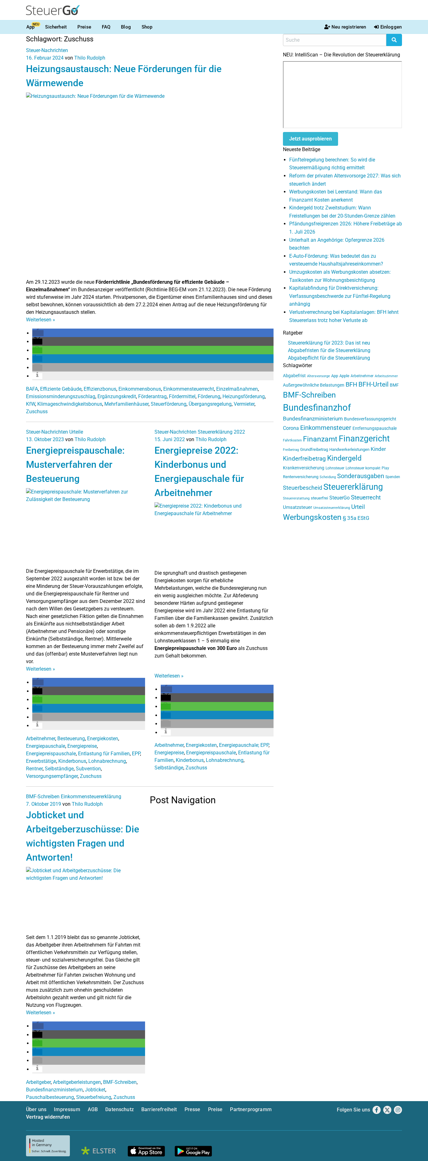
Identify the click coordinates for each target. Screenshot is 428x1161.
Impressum (67, 1109)
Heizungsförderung (243, 396)
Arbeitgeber (38, 1082)
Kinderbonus (72, 761)
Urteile (76, 432)
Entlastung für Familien (104, 754)
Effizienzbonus (100, 389)
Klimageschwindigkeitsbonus (69, 404)
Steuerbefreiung (93, 1097)
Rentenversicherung (300, 476)
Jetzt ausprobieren (310, 139)
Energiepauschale (45, 746)
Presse (193, 1109)
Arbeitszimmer (386, 376)
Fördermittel (182, 396)
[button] (38, 333)
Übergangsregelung (210, 404)
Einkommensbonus (139, 389)
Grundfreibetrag (314, 449)
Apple (344, 375)
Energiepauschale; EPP (244, 745)
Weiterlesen (40, 320)
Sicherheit (56, 27)
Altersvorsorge (318, 376)
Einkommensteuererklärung (91, 797)
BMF (394, 385)
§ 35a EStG (356, 518)
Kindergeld (344, 458)
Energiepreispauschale (51, 754)
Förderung (209, 396)
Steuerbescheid (302, 487)
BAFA (32, 389)
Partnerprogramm (250, 1109)
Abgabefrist (294, 375)
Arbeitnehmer (40, 738)
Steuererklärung (353, 487)
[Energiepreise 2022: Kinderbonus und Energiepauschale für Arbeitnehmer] (214, 535)
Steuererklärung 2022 (221, 432)
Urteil (358, 506)
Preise (84, 27)
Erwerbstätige (41, 761)
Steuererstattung (296, 498)
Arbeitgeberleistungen (77, 1082)
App (30, 27)
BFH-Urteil (373, 384)
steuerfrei (319, 498)
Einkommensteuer (325, 427)
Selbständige (59, 769)
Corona (291, 428)
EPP (136, 754)
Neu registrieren (348, 27)
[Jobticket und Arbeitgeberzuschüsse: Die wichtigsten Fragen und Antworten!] (85, 900)
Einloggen (391, 27)
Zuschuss (37, 411)
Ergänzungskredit (116, 396)
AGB (93, 1109)
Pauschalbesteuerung (50, 1097)
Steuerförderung (168, 404)
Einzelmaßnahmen (237, 389)
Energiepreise (82, 746)
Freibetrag (291, 450)
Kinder (378, 449)
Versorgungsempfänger (52, 776)
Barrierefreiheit (159, 1109)
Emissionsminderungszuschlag (60, 396)
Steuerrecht (366, 497)
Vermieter (244, 404)
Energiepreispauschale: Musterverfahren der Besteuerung (75, 464)
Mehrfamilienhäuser (126, 404)
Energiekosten (102, 738)
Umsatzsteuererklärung (331, 508)
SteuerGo (339, 498)
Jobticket (95, 1090)
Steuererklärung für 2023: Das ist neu (329, 343)
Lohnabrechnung (107, 761)
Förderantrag (152, 396)
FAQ (106, 27)
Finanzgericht (364, 439)
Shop (147, 27)
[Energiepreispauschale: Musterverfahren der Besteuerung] (85, 527)
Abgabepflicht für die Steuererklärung (329, 358)
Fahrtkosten (292, 440)
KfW (30, 404)
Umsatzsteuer (297, 507)
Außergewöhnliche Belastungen (313, 385)
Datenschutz (119, 1109)
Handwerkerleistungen (349, 449)
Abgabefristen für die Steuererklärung (329, 350)
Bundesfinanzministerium (54, 1090)
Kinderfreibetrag (304, 458)
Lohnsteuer (335, 468)
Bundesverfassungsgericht (370, 419)
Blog (126, 27)
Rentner (34, 769)
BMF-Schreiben (43, 797)
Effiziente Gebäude (60, 389)
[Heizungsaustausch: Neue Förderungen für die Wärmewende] (150, 185)
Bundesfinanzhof (317, 407)
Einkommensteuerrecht (188, 389)
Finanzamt (320, 439)
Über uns (36, 1109)
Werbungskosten (312, 517)
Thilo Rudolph (89, 58)
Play (385, 468)
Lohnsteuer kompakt (363, 468)
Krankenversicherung (303, 468)
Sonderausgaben (360, 476)
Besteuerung (71, 738)
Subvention (88, 769)
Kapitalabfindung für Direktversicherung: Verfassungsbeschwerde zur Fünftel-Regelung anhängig (339, 296)
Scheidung (328, 477)
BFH (351, 384)
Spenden (392, 477)
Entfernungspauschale (374, 428)
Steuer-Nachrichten (47, 50)
